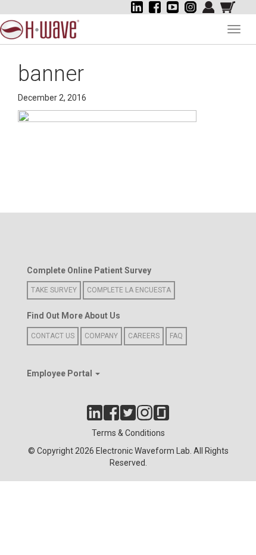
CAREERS (144, 336)
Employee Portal (60, 373)
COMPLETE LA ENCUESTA (129, 290)
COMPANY (101, 336)
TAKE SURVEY (54, 290)
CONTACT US (52, 336)
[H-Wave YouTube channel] (173, 7)
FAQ (176, 336)
